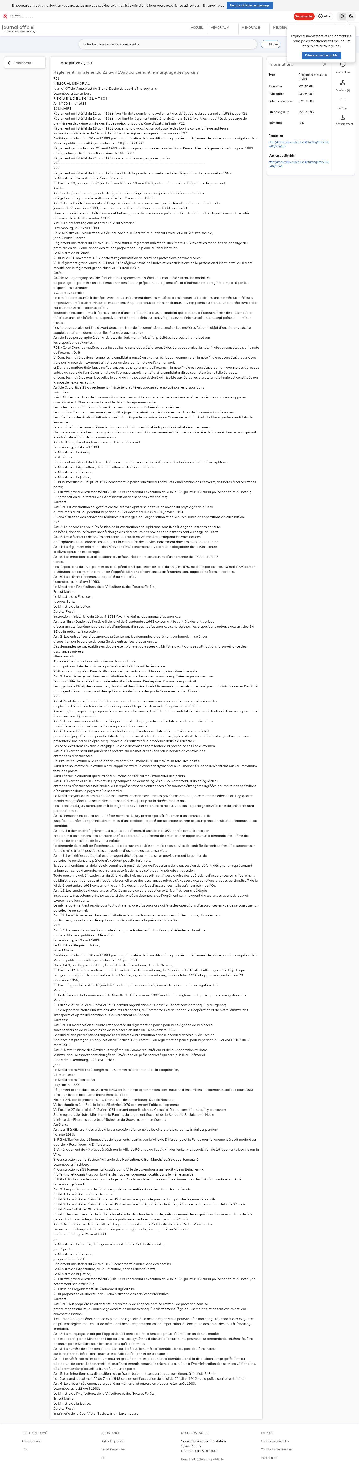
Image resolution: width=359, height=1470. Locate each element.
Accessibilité (269, 1458)
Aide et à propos (112, 1441)
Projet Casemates (113, 1449)
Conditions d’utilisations (276, 1449)
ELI (103, 1458)
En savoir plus (213, 5)
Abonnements (31, 1441)
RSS (24, 1449)
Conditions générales (275, 1441)
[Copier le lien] (288, 136)
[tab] (343, 67)
